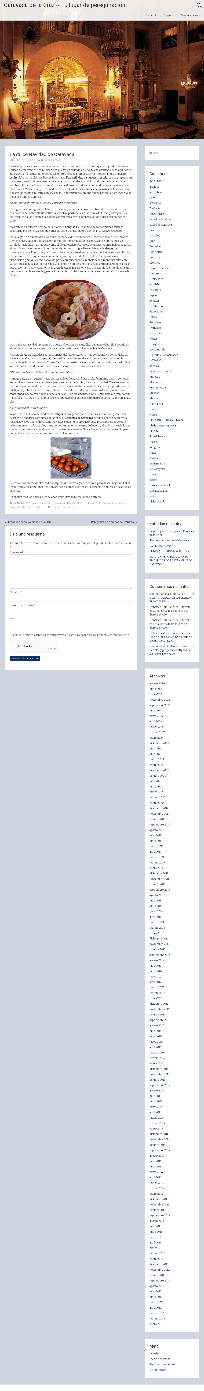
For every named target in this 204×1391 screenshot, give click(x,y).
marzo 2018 (156, 922)
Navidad (71, 503)
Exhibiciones (157, 306)
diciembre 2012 (159, 1264)
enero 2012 (156, 1324)
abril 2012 (155, 1307)
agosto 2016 (156, 1025)
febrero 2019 (157, 862)
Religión (154, 447)
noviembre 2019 (159, 813)
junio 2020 (156, 786)
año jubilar (156, 192)
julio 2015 (155, 1096)
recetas (153, 441)
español (34, 503)
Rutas (152, 452)
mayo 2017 (156, 976)
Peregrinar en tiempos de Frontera (114, 522)
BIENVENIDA (157, 213)
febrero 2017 (157, 992)
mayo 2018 (156, 911)
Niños (80, 503)
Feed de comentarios (162, 1364)
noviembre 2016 (159, 1009)
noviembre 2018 (159, 878)
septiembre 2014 (159, 1150)
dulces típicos (119, 503)
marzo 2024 (156, 726)
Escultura (155, 289)
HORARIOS (156, 360)
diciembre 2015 (158, 1068)
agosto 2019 (156, 830)
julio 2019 (155, 835)
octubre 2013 (157, 1210)
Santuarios (156, 458)
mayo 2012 (156, 1302)
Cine (152, 241)
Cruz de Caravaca (159, 268)
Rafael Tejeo (157, 436)
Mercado (154, 376)
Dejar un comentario (62, 507)
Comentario (18, 552)
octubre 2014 (157, 1144)
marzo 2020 (156, 792)
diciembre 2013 (158, 1199)
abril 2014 (155, 1177)
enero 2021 (156, 764)
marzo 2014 (156, 1182)
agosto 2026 (157, 683)
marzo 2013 (156, 1248)
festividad (45, 503)
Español (151, 15)
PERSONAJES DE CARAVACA (166, 420)
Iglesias (154, 365)
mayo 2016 (156, 1041)
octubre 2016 (157, 1014)
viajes (153, 496)
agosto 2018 (156, 895)
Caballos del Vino (160, 219)
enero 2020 (156, 802)
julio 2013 (155, 1226)
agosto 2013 (156, 1220)
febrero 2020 (157, 797)
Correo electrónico (22, 605)
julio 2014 (155, 1161)
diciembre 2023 (159, 743)
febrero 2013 (157, 1253)
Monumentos (158, 387)
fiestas (153, 338)
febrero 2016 (157, 1058)
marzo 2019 (156, 857)
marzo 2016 (156, 1052)
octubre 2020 (157, 775)
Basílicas (154, 208)
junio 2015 (155, 1101)
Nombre (16, 592)
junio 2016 (155, 1036)
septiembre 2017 (159, 954)
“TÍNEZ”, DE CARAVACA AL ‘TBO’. (169, 551)
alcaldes (154, 186)
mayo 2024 (156, 716)
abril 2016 (155, 1047)
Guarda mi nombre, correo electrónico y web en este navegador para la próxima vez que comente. (69, 634)
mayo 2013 (155, 1237)
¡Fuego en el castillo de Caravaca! (169, 540)
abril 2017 (155, 982)
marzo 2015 (156, 1117)
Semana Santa (158, 463)
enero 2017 (156, 998)
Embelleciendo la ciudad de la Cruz (28, 522)
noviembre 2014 (159, 1139)
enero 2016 (156, 1063)
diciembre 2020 (159, 770)
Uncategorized (158, 490)
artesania (155, 203)
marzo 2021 (156, 759)
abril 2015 (155, 1112)
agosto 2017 (156, 960)
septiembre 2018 (159, 889)
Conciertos (156, 251)
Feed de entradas (159, 1359)
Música (153, 398)
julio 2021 (155, 754)
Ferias (153, 317)
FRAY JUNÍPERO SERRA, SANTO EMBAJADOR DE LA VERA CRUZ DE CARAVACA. (170, 560)
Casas (152, 230)
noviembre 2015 (159, 1074)
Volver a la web (190, 15)
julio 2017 (155, 965)
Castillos (154, 235)
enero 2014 (156, 1193)
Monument (156, 382)
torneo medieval (159, 485)
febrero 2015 (157, 1123)
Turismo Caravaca (51, 160)
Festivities (155, 333)
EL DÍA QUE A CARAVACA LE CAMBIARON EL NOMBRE (171, 597)
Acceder (154, 1353)
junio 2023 (156, 748)
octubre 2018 (157, 884)
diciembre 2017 (158, 938)
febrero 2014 (157, 1188)
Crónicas (154, 262)
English (168, 15)
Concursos (156, 257)
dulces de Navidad (101, 503)
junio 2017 (155, 971)
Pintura (154, 431)
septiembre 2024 (160, 705)
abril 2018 (155, 916)
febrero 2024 (157, 732)
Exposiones (156, 311)
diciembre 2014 (158, 1134)
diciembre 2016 (158, 1003)
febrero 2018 (157, 927)
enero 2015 (156, 1128)
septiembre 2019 (159, 824)
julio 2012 (155, 1291)
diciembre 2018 (158, 873)
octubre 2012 (157, 1275)
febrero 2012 (157, 1318)
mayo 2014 (156, 1172)
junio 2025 (156, 688)
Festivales (155, 322)
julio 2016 (155, 1030)
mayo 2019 (156, 846)
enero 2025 (156, 694)
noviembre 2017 (159, 944)
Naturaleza (156, 403)
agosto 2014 (156, 1155)
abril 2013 (155, 1242)
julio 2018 (155, 900)
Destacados (156, 279)
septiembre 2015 (159, 1085)
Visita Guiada (157, 501)
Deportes (155, 273)
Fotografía (155, 344)
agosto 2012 (156, 1286)
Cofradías (155, 246)
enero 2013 (156, 1258)
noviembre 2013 (159, 1204)
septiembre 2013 (159, 1215)
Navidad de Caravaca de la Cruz (27, 507)
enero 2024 (156, 737)
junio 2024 (156, 710)
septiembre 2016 (159, 1020)
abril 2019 (155, 851)
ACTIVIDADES (21, 503)
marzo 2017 (156, 987)
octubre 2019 (157, 819)
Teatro (153, 479)
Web (12, 618)
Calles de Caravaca (160, 224)
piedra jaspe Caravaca (162, 425)
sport (152, 474)
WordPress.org (158, 1369)
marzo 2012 (156, 1313)
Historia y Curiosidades (163, 355)
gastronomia (58, 503)
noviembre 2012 (159, 1269)
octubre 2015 (157, 1079)
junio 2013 (155, 1231)
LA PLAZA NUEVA (160, 545)
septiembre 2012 (159, 1280)
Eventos (154, 300)
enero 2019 (156, 868)
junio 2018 (155, 906)
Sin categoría (157, 469)
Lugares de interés (160, 371)
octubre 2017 (157, 949)
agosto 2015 (156, 1090)
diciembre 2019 (158, 808)
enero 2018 (156, 933)
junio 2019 (155, 840)
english (154, 284)
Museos (154, 393)
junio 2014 (155, 1166)
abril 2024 (155, 721)
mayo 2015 (156, 1106)
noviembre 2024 (159, 699)
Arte (152, 197)
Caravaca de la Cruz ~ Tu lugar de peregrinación (64, 5)
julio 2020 (155, 781)
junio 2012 (156, 1296)
